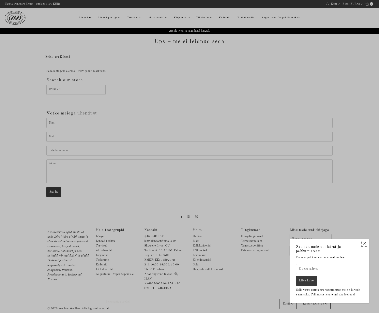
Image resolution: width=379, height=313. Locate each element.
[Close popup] (364, 243)
